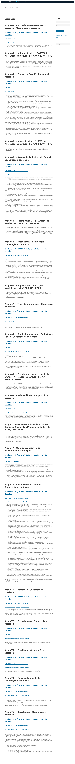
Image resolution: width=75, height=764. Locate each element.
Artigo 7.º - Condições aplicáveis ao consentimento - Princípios (22, 449)
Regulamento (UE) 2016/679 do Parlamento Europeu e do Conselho (26, 33)
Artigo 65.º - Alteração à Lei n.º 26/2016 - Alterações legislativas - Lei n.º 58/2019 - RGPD (28, 143)
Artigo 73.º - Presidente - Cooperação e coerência (24, 652)
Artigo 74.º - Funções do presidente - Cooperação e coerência (23, 679)
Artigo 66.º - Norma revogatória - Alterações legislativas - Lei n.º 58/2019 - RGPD (27, 222)
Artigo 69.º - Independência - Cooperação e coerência (26, 397)
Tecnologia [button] (9, 1)
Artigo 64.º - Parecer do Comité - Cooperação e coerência (28, 75)
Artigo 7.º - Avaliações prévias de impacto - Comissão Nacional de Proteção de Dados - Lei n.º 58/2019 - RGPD (28, 427)
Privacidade (22, 1)
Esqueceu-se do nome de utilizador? (62, 35)
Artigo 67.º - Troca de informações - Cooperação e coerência (29, 305)
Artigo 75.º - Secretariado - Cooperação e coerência (25, 713)
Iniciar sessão (60, 30)
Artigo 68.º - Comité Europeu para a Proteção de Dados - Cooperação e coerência (29, 335)
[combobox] (63, 44)
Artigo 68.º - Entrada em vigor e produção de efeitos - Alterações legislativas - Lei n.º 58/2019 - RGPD (27, 377)
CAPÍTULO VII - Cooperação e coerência (16, 39)
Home (5, 1)
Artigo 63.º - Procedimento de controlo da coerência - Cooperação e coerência (26, 27)
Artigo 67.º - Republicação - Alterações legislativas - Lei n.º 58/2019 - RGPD (24, 287)
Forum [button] (26, 1)
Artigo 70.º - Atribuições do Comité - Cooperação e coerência (23, 486)
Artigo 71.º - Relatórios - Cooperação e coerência (24, 591)
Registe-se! (58, 37)
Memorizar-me (59, 28)
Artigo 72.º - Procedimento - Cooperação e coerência (26, 622)
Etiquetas (17, 1)
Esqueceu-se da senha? (60, 33)
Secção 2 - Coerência (9, 42)
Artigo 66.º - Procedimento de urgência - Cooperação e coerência (25, 243)
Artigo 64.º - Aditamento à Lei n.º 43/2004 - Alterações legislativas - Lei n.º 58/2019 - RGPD (28, 54)
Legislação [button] (13, 1)
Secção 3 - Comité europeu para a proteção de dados (17, 351)
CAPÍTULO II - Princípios (12, 461)
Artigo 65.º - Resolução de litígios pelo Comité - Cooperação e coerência (28, 159)
